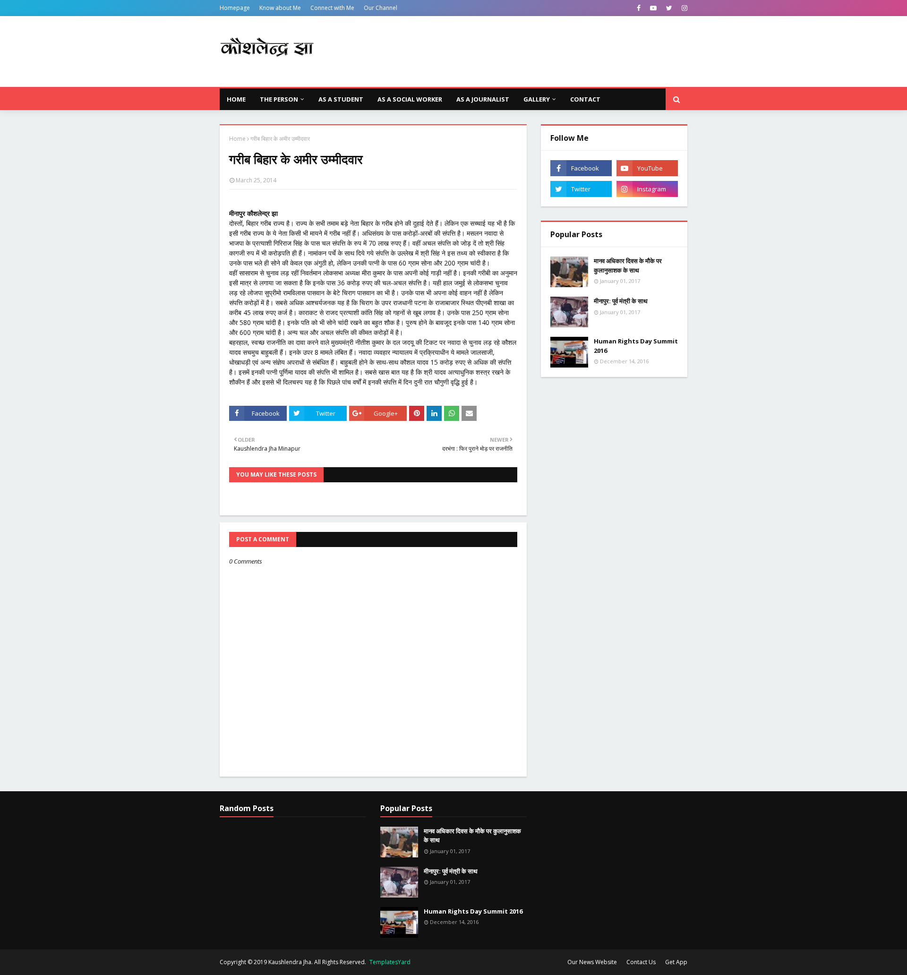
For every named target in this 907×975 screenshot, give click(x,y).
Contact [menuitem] (585, 99)
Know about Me (280, 8)
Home (237, 139)
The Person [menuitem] (279, 99)
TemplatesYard (390, 962)
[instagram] (683, 8)
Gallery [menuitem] (536, 99)
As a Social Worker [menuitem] (409, 99)
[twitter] (669, 8)
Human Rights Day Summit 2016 (636, 346)
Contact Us (641, 962)
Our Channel (380, 8)
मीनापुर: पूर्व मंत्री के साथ (621, 301)
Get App (676, 962)
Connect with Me (332, 8)
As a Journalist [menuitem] (482, 99)
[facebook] (638, 8)
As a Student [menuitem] (340, 99)
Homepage (235, 8)
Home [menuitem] (236, 99)
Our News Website (592, 962)
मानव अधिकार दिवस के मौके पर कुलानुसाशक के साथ (628, 265)
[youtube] (653, 8)
